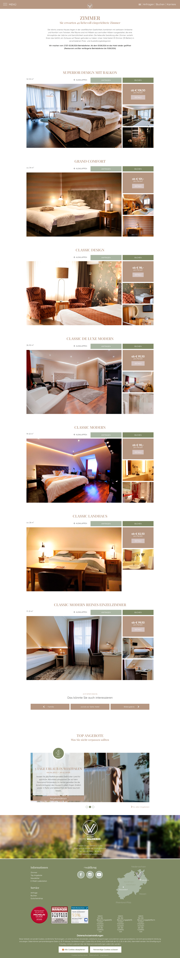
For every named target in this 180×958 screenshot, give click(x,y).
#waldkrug (90, 867)
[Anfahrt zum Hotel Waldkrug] (130, 884)
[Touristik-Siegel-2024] (39, 915)
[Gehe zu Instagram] (90, 874)
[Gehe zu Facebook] (81, 874)
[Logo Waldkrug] (90, 831)
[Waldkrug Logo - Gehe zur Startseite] (90, 6)
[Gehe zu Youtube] (99, 874)
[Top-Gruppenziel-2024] (59, 915)
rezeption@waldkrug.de (92, 854)
